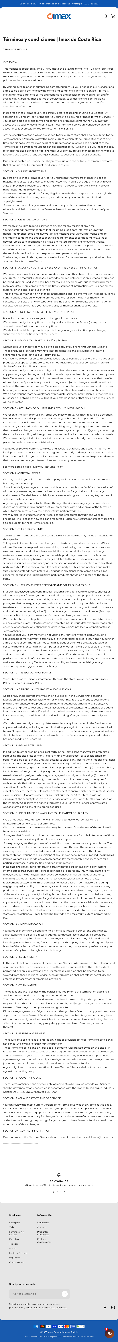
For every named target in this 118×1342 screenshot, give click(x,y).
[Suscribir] (65, 1294)
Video (12, 1227)
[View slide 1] (53, 1192)
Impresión (14, 1257)
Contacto (42, 1227)
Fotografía (14, 1222)
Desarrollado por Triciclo (66, 1332)
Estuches (14, 1239)
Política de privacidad (52, 1337)
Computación (16, 1262)
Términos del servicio (70, 1337)
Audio (12, 1248)
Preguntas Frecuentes (43, 1233)
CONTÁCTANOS (59, 1181)
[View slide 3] (61, 1192)
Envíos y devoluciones (44, 1240)
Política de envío (87, 1337)
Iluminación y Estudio (16, 1233)
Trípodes (13, 1243)
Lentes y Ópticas (18, 1253)
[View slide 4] (64, 1192)
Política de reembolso (33, 1337)
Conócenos (43, 1222)
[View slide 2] (57, 1192)
